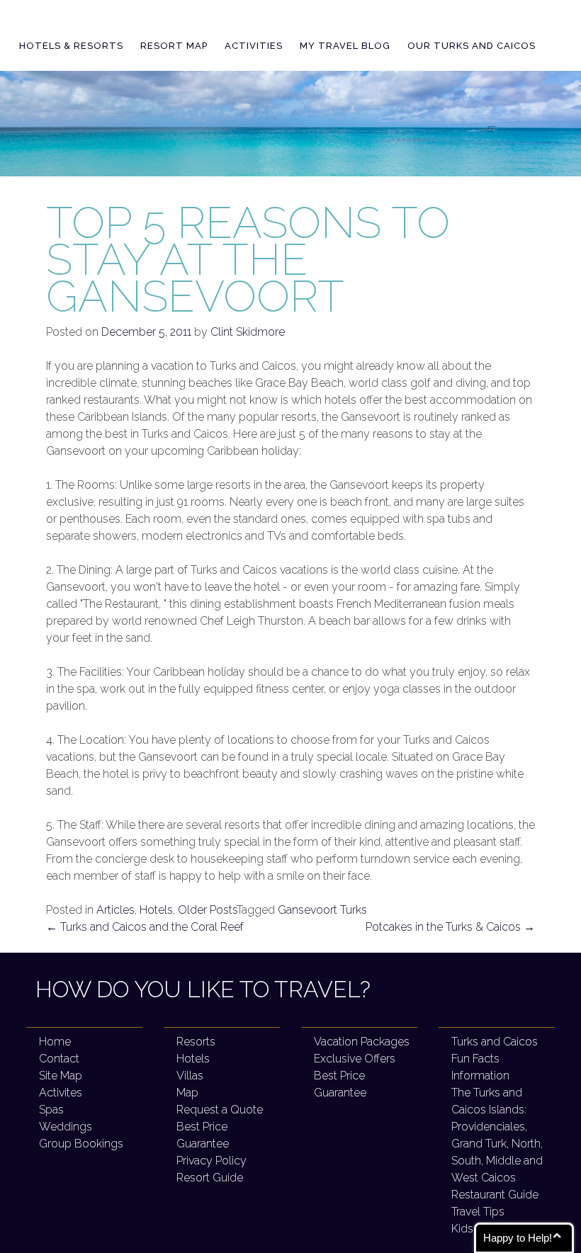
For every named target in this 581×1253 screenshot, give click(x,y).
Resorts (195, 1041)
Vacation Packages (362, 1041)
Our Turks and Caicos (471, 45)
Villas (189, 1075)
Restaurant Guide (494, 1194)
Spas (51, 1109)
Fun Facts (475, 1058)
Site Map (60, 1075)
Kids (462, 1228)
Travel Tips (477, 1211)
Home (55, 1041)
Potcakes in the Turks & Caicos (450, 927)
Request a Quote (219, 1109)
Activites (60, 1092)
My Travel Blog (345, 45)
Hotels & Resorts (71, 45)
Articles (115, 910)
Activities (254, 45)
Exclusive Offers (354, 1058)
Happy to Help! (517, 1238)
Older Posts (207, 910)
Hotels (156, 910)
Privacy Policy (211, 1160)
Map (187, 1092)
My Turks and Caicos (135, 20)
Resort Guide (209, 1177)
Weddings (65, 1126)
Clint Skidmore (247, 332)
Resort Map (174, 45)
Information (480, 1075)
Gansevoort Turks (322, 910)
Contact (59, 1058)
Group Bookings (81, 1143)
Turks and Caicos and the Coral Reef (145, 927)
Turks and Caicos (494, 1041)
